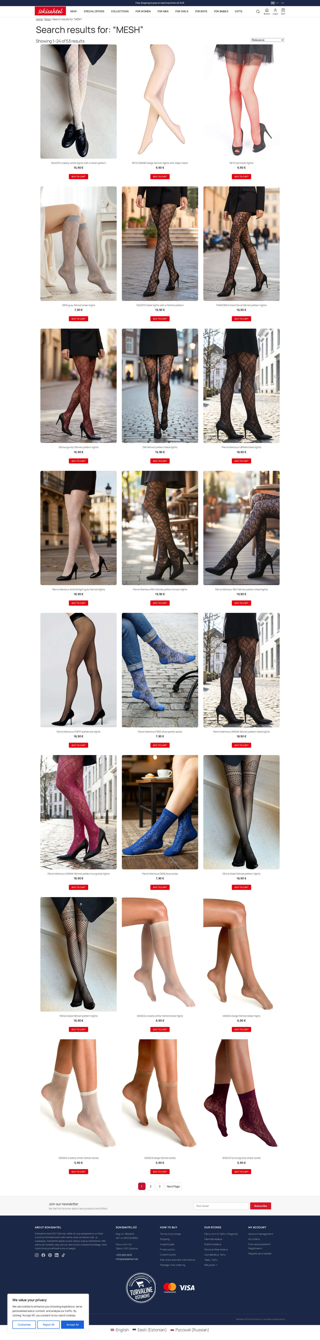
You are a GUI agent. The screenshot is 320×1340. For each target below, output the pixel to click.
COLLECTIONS (120, 11)
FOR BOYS (201, 11)
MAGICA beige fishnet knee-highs (241, 1015)
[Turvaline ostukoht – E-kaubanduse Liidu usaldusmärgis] (141, 1288)
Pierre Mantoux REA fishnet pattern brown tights (160, 589)
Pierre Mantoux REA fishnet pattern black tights (241, 589)
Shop (48, 19)
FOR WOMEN (143, 11)
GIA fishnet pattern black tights (160, 447)
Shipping (165, 1239)
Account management (260, 1234)
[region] (48, 1313)
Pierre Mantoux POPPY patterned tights (78, 731)
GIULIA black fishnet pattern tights (242, 873)
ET (277, 3)
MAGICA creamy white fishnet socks (79, 1158)
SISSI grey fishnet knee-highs (78, 305)
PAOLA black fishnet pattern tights (79, 1015)
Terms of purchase (170, 1234)
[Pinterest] (50, 1255)
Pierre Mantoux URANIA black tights (241, 447)
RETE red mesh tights (241, 163)
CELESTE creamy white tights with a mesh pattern (78, 163)
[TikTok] (63, 1255)
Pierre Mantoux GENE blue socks (160, 873)
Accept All (72, 1324)
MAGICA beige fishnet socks (160, 1158)
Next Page (173, 1186)
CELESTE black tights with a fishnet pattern (160, 305)
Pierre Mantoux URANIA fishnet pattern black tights (241, 731)
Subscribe (260, 1205)
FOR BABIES (221, 11)
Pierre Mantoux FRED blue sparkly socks (160, 731)
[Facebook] (43, 1255)
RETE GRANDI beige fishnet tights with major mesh (160, 163)
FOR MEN (163, 11)
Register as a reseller (260, 1253)
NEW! (73, 11)
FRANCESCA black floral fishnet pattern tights (241, 305)
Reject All (48, 1324)
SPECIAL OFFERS (94, 11)
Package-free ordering (172, 1265)
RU (282, 3)
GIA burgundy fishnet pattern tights (79, 447)
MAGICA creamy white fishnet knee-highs (160, 1015)
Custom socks (168, 1254)
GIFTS (238, 11)
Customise (24, 1324)
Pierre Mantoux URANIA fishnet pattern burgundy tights (79, 873)
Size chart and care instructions (177, 1259)
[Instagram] (37, 1255)
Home (39, 19)
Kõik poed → (211, 1265)
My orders (254, 1239)
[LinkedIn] (57, 1255)
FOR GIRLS (181, 11)
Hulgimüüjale (167, 1244)
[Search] (258, 11)
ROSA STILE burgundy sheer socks (241, 1158)
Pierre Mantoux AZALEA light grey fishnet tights (78, 589)
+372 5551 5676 (124, 1255)
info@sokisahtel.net (127, 1259)
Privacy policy (167, 1249)
